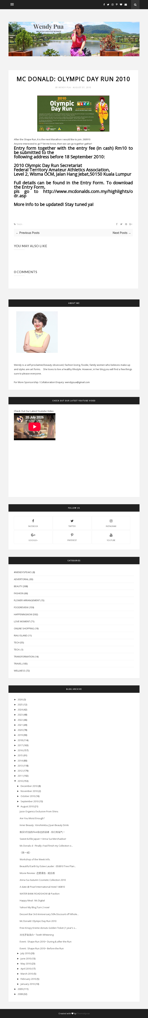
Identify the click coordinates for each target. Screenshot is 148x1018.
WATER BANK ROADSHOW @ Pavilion (40, 893)
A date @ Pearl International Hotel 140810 (42, 886)
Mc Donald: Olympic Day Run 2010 (38, 921)
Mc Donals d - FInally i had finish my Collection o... (46, 845)
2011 (20, 775)
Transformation (24, 656)
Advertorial (21, 579)
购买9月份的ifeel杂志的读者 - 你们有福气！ (42, 832)
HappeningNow (23, 614)
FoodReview (21, 607)
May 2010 (26, 963)
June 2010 (26, 958)
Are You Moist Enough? (32, 818)
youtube (111, 540)
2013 (20, 765)
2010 (20, 781)
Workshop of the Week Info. (35, 859)
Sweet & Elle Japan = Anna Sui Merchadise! (43, 838)
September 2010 (29, 801)
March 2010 (27, 973)
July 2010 (25, 953)
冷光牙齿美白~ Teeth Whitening (37, 934)
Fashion (18, 593)
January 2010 (28, 984)
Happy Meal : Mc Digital (32, 900)
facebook (33, 526)
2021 (20, 724)
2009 (20, 989)
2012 (20, 770)
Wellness (19, 670)
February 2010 (28, 979)
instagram (111, 526)
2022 (20, 719)
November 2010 (29, 791)
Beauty (18, 586)
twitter (72, 526)
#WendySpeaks (23, 572)
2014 (20, 760)
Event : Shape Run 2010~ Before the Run (42, 948)
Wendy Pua (64, 87)
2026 (20, 699)
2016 (20, 750)
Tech (16, 642)
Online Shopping (24, 628)
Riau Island (20, 635)
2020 (20, 730)
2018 (20, 740)
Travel (18, 663)
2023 (20, 714)
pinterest (72, 540)
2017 (20, 745)
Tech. (17, 649)
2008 (20, 994)
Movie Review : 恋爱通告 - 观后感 (37, 873)
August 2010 (27, 806)
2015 (20, 755)
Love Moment (22, 621)
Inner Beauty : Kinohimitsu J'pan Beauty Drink (44, 825)
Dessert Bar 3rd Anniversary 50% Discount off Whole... (49, 914)
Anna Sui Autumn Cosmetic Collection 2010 (43, 880)
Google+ (33, 540)
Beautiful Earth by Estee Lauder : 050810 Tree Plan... (48, 866)
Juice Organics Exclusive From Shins (39, 811)
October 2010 (28, 796)
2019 (20, 735)
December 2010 (29, 786)
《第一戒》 (25, 852)
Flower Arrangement (27, 600)
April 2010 (26, 968)
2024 (20, 709)
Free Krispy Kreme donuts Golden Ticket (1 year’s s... (48, 927)
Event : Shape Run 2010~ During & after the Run (45, 941)
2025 (20, 704)
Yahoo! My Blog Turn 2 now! (34, 907)
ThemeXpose (83, 1013)
